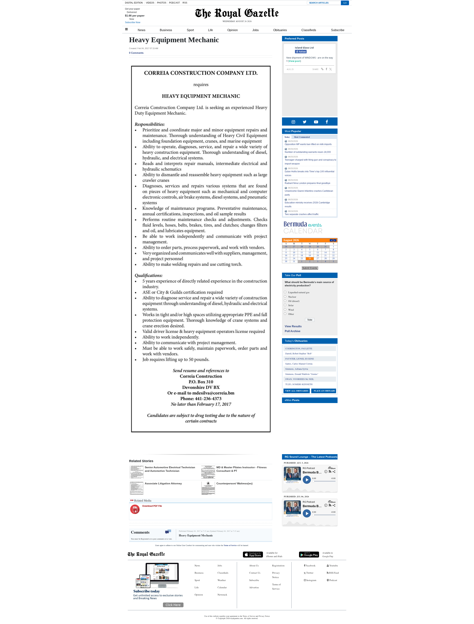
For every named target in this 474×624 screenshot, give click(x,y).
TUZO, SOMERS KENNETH (299, 384)
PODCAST (174, 2)
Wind (291, 309)
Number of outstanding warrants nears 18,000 (308, 152)
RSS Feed (334, 572)
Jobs (255, 30)
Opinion (232, 30)
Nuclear (292, 296)
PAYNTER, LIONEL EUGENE (299, 358)
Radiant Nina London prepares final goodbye (307, 183)
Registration (278, 565)
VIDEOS (150, 2)
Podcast (333, 580)
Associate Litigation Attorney (163, 483)
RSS (185, 2)
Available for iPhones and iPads (274, 554)
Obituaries (280, 30)
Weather (222, 580)
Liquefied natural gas (298, 292)
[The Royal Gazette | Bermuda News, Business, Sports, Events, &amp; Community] (237, 13)
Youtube (333, 565)
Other (291, 314)
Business (166, 30)
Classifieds (308, 30)
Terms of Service (230, 545)
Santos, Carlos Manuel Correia (298, 363)
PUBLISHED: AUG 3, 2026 (296, 462)
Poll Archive (292, 331)
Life (210, 30)
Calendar (222, 587)
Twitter (309, 572)
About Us (254, 565)
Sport (190, 30)
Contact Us (254, 572)
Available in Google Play (327, 554)
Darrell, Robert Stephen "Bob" (298, 353)
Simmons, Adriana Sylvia (296, 368)
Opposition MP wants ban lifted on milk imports (308, 144)
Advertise (254, 587)
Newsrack (222, 594)
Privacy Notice (276, 575)
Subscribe (337, 30)
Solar (290, 305)
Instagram (311, 580)
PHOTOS (161, 2)
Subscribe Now (132, 22)
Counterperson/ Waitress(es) (234, 483)
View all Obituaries (296, 390)
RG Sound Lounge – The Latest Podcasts (311, 456)
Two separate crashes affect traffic (302, 214)
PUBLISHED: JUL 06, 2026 (296, 496)
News (141, 30)
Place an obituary (324, 390)
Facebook (310, 565)
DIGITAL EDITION (134, 2)
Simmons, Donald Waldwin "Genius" (301, 373)
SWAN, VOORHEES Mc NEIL (299, 378)
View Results (293, 326)
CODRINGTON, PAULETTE (298, 348)
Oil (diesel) (293, 301)
